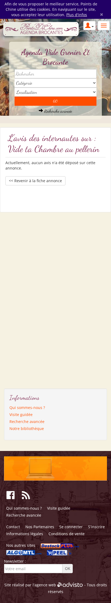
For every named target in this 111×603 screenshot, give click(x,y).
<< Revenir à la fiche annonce (35, 180)
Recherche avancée (57, 111)
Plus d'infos (76, 14)
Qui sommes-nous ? (27, 407)
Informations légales (24, 533)
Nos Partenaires (39, 526)
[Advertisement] (29, 298)
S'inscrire (96, 526)
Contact (13, 526)
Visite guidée (21, 414)
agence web (45, 585)
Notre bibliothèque (26, 428)
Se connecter (71, 526)
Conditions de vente (66, 533)
